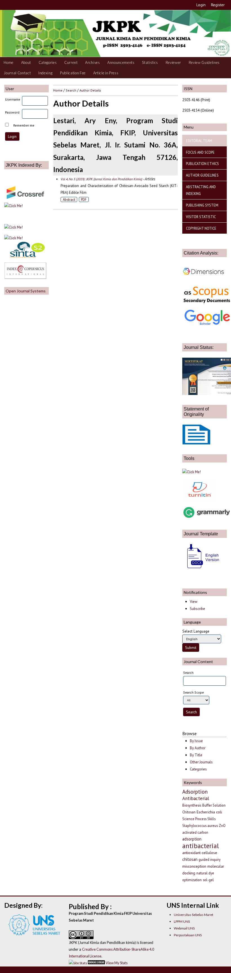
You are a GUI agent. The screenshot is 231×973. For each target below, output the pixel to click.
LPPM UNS (182, 921)
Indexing (45, 73)
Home (9, 62)
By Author (197, 748)
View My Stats (117, 963)
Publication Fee (73, 73)
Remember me (23, 125)
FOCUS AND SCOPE (200, 152)
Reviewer (173, 62)
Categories (48, 62)
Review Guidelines (204, 62)
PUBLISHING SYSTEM (202, 205)
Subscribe (197, 608)
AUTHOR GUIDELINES (202, 175)
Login (201, 4)
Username (12, 99)
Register (218, 4)
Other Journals (201, 762)
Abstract (69, 199)
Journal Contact (17, 73)
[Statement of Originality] (196, 443)
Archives (92, 62)
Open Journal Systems (26, 290)
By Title (196, 755)
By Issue (196, 741)
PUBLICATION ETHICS (202, 163)
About (26, 62)
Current (71, 62)
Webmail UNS (184, 928)
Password (12, 112)
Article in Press (106, 73)
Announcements (121, 62)
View (193, 601)
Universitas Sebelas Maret (193, 915)
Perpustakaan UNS (188, 935)
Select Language (195, 631)
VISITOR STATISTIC (201, 216)
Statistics (150, 62)
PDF (83, 199)
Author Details (90, 90)
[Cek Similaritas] (199, 500)
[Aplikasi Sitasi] (191, 471)
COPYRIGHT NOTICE (201, 228)
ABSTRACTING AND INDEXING (201, 190)
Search (71, 90)
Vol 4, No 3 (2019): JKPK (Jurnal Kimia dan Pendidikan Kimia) (101, 179)
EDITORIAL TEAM (199, 140)
